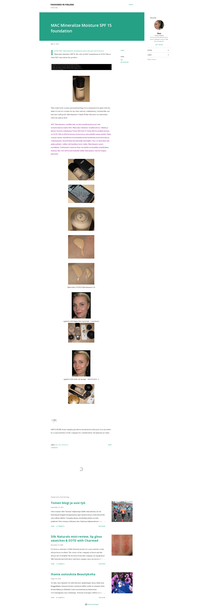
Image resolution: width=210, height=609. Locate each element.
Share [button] (122, 50)
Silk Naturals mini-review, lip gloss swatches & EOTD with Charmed (76, 539)
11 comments (60, 564)
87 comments (60, 597)
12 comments (60, 526)
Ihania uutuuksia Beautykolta (73, 574)
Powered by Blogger (93, 604)
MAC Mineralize (125, 62)
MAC (122, 60)
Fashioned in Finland (62, 4)
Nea (159, 33)
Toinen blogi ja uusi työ (68, 503)
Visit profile (159, 44)
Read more (102, 526)
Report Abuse (151, 59)
